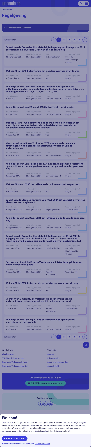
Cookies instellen (42, 443)
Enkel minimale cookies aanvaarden (18, 443)
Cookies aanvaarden (14, 438)
